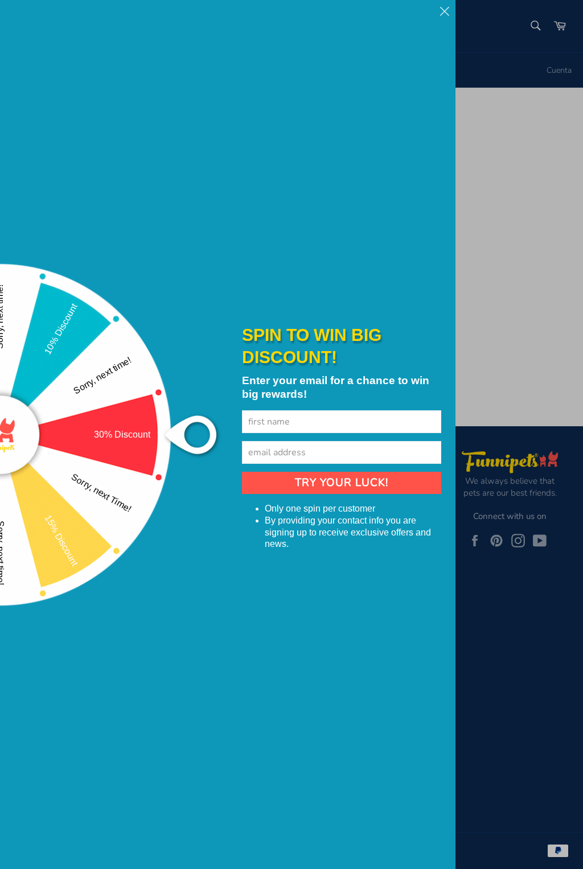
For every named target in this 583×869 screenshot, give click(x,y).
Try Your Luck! (341, 482)
